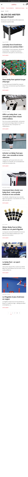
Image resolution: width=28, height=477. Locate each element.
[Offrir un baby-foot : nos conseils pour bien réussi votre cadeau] (14, 102)
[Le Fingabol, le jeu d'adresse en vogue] (14, 285)
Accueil (2, 11)
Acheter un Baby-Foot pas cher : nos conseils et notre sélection (12, 155)
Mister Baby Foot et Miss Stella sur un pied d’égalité (12, 228)
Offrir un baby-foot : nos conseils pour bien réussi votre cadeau (12, 116)
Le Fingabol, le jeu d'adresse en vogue (13, 298)
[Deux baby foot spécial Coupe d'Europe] (14, 67)
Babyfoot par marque (19, 8)
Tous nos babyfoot (10, 8)
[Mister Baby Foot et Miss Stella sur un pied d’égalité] (14, 215)
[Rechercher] (24, 4)
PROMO (2, 8)
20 (17, 313)
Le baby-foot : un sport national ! (11, 263)
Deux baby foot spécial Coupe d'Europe (13, 80)
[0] (26, 4)
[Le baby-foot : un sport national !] (14, 250)
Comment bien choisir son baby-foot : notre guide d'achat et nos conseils (12, 192)
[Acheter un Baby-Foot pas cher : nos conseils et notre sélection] (14, 141)
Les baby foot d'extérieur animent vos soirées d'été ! (12, 45)
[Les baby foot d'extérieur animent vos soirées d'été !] (14, 32)
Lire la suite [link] (5, 55)
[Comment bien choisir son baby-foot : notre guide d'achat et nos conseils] (14, 178)
